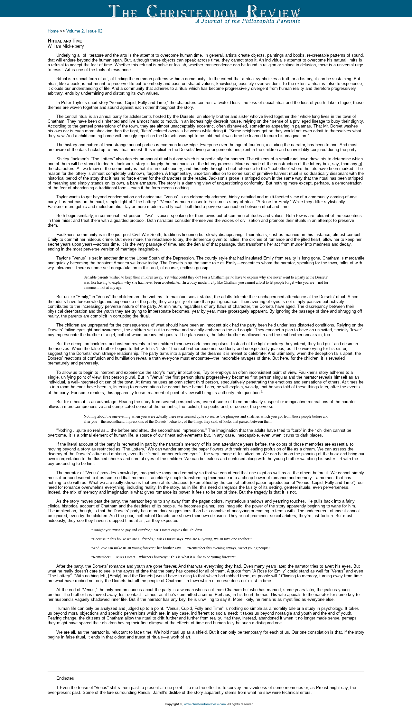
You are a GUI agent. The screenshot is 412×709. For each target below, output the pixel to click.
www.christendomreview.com (205, 704)
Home (53, 31)
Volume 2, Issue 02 (84, 31)
